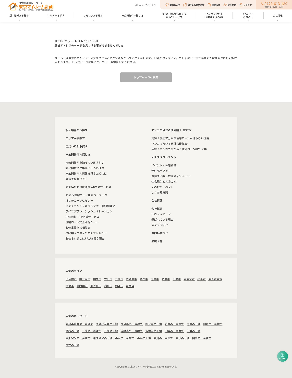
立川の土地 (182, 338)
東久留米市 (215, 279)
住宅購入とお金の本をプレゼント (86, 233)
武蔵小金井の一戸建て (79, 324)
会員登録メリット (77, 179)
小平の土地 (144, 338)
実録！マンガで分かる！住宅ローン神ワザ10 (179, 149)
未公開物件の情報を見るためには (86, 173)
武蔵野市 (131, 279)
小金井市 (71, 279)
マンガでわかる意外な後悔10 (169, 144)
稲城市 (108, 286)
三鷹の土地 (111, 331)
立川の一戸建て (163, 338)
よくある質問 (159, 192)
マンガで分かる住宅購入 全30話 (214, 15)
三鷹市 (119, 279)
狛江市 (119, 286)
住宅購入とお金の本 (163, 181)
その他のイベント (162, 187)
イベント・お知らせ (248, 15)
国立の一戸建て (201, 338)
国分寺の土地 (153, 324)
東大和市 (95, 286)
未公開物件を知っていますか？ (85, 162)
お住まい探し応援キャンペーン (170, 176)
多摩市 (166, 279)
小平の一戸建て (124, 338)
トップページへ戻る (146, 77)
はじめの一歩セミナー (79, 200)
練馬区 (130, 286)
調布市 (144, 279)
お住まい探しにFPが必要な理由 (85, 238)
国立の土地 (72, 345)
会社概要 (156, 209)
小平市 (201, 279)
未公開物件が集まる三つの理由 (85, 168)
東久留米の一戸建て (78, 338)
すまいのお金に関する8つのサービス (174, 15)
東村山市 (82, 286)
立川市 (108, 279)
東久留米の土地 (102, 338)
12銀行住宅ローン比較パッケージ (86, 195)
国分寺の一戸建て (132, 324)
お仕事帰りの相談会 (78, 227)
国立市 (97, 279)
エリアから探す (56, 15)
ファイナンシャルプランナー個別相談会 (90, 206)
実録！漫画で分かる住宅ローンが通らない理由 (180, 138)
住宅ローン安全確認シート (82, 222)
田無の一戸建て (174, 331)
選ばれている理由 (162, 219)
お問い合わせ (159, 233)
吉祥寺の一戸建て (131, 331)
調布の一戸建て (212, 324)
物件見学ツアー (161, 171)
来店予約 (156, 241)
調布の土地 (72, 331)
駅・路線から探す (19, 15)
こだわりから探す (93, 15)
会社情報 (278, 15)
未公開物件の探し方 (132, 15)
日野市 (177, 279)
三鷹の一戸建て (91, 331)
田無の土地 (193, 331)
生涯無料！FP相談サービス (82, 217)
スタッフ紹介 (159, 225)
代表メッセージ (161, 214)
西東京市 (189, 279)
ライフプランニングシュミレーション (89, 211)
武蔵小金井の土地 (107, 324)
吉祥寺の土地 (153, 331)
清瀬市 (70, 286)
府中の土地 (194, 324)
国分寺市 (84, 279)
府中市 (155, 279)
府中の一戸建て (174, 324)
